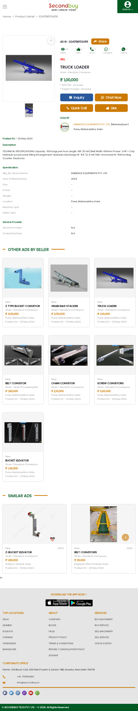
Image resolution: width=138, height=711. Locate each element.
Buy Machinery (104, 619)
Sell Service (102, 637)
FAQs (52, 631)
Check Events (103, 643)
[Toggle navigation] (5, 6)
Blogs (52, 625)
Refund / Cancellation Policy (67, 649)
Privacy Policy (58, 637)
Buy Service (102, 625)
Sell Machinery (104, 631)
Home (7, 16)
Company (54, 619)
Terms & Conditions (61, 643)
